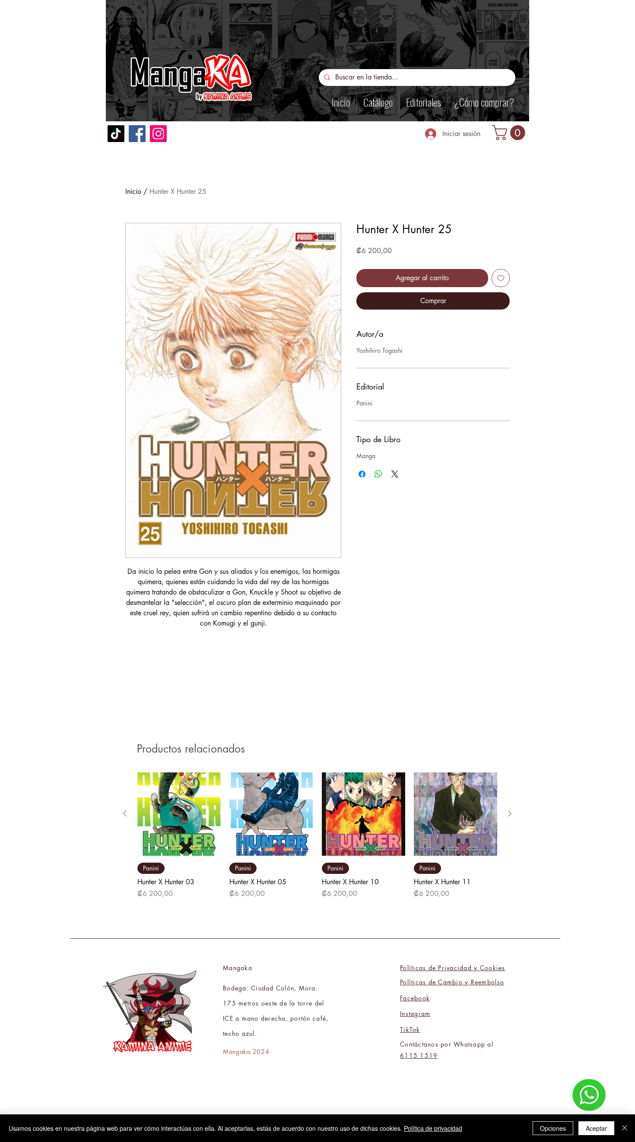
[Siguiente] (510, 813)
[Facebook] (137, 133)
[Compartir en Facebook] (362, 474)
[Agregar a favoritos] (501, 278)
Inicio (133, 191)
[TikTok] (116, 133)
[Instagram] (158, 133)
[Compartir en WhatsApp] (378, 474)
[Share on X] (395, 474)
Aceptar (596, 1128)
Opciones (553, 1128)
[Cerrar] (624, 1128)
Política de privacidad (433, 1128)
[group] (317, 835)
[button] (510, 132)
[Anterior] (125, 813)
